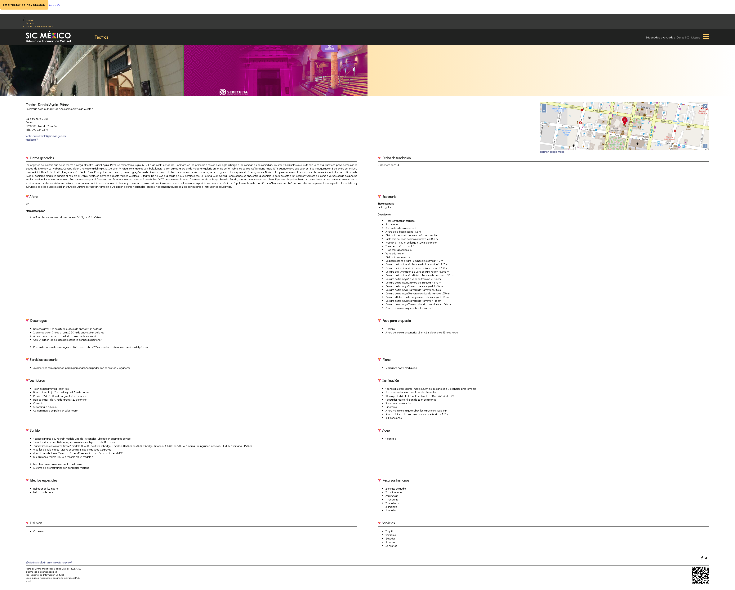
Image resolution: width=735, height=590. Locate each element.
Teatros (29, 23)
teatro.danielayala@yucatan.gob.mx (46, 136)
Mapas (695, 37)
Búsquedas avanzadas (660, 37)
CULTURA (54, 5)
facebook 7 (32, 139)
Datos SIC (683, 37)
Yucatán (30, 19)
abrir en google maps (552, 151)
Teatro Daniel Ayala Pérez (40, 26)
